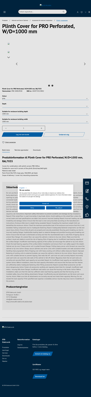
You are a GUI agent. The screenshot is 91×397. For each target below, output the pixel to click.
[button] (23, 188)
